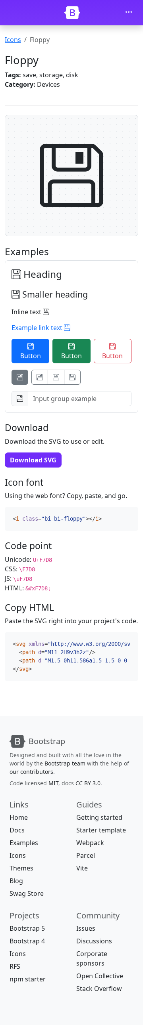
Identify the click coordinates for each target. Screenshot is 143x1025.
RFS (15, 966)
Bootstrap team (64, 763)
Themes (21, 868)
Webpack (90, 842)
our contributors (31, 771)
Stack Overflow (99, 988)
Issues (85, 928)
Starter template (101, 830)
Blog (16, 880)
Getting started (99, 817)
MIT (53, 783)
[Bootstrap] (72, 13)
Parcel (85, 855)
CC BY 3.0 (87, 783)
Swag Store (27, 893)
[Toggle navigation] (129, 13)
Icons (13, 39)
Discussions (94, 941)
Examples (24, 842)
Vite (82, 868)
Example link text (38, 327)
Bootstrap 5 (27, 928)
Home (19, 817)
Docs (17, 830)
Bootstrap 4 (27, 941)
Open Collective (99, 976)
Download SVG (33, 460)
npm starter (28, 979)
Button (30, 355)
